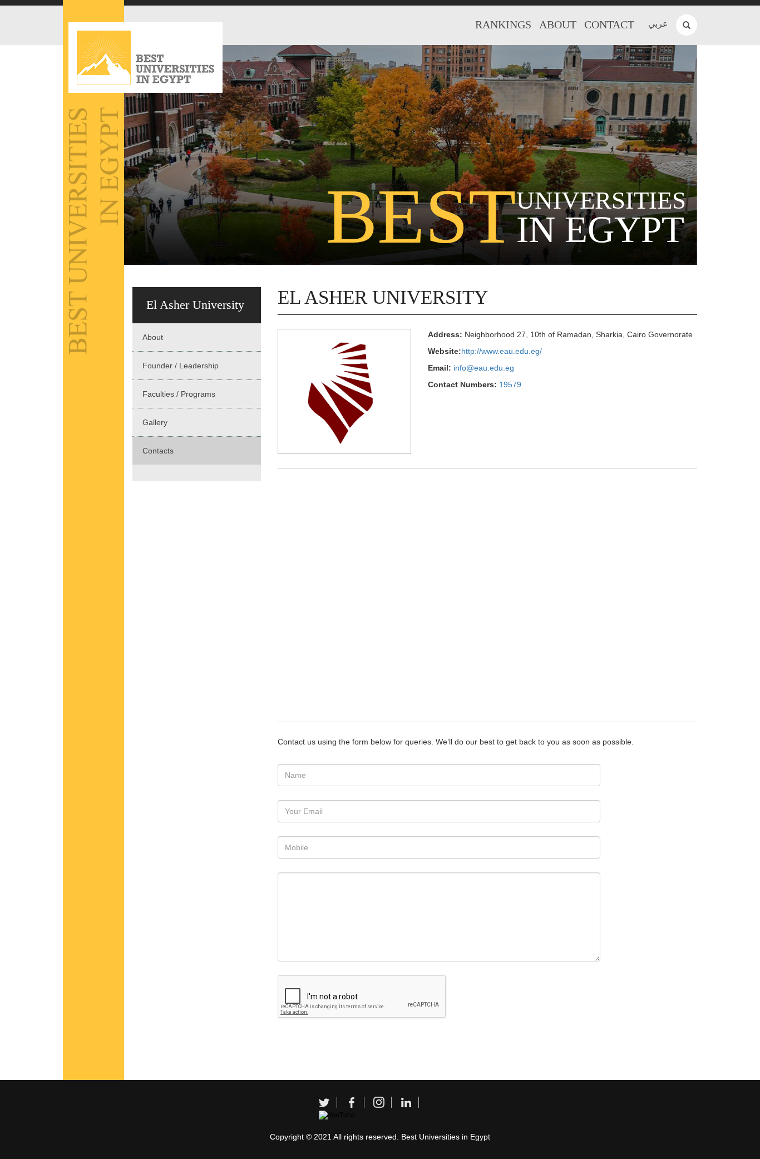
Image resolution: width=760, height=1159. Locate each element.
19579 (510, 384)
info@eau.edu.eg (483, 367)
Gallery (154, 422)
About (557, 24)
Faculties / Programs (178, 393)
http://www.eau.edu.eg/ (501, 351)
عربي (658, 23)
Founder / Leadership (180, 365)
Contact (609, 24)
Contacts (158, 450)
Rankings (503, 24)
